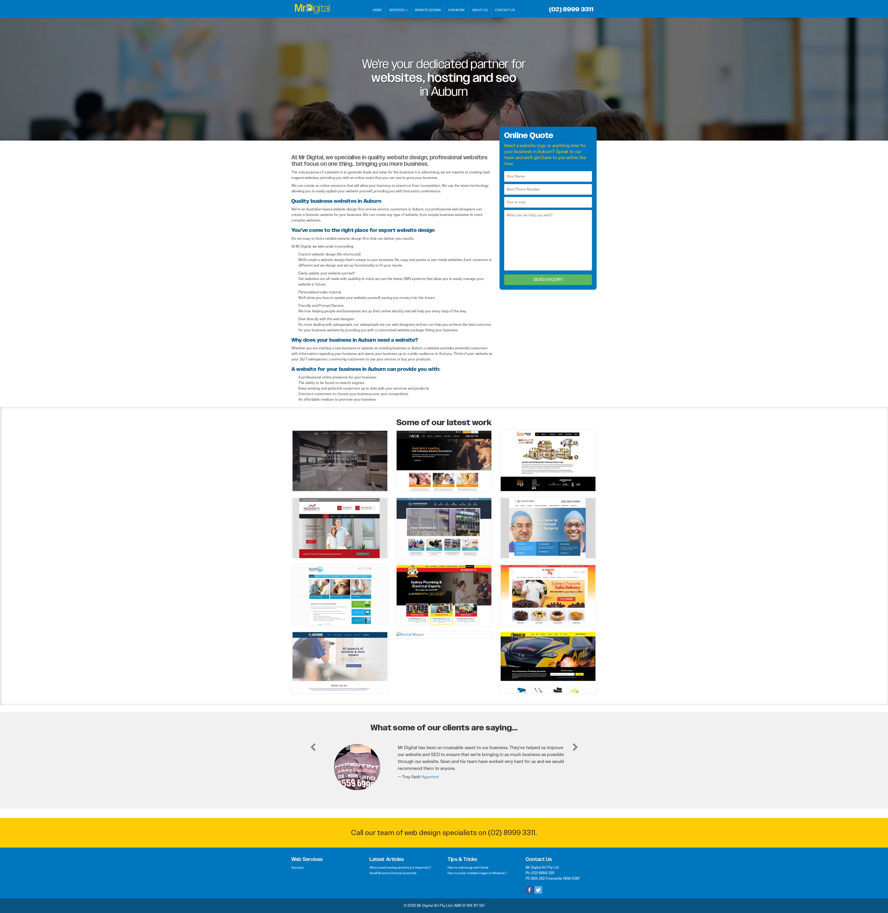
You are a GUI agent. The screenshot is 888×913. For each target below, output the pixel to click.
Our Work (456, 10)
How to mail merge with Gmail (467, 867)
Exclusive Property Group (434, 770)
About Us (480, 10)
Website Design (428, 10)
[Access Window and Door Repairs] (339, 662)
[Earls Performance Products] (548, 662)
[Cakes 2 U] (548, 594)
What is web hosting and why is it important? (400, 867)
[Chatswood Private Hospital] (444, 527)
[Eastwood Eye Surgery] (548, 527)
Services (397, 10)
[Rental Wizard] (444, 634)
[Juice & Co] (548, 460)
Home (377, 10)
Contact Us (505, 10)
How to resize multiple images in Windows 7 (477, 873)
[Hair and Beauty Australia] (444, 460)
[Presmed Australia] (339, 594)
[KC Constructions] (339, 460)
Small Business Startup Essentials (393, 873)
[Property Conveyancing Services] (339, 527)
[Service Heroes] (444, 594)
